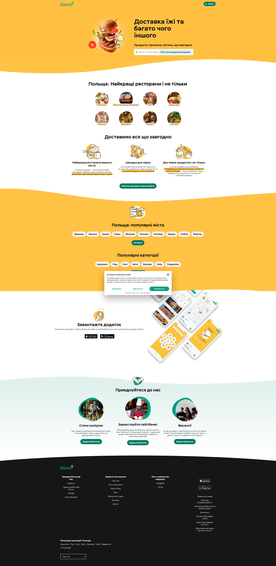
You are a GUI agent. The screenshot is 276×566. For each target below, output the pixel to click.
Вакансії (71, 483)
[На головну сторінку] (67, 4)
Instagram (160, 483)
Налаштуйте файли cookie (204, 517)
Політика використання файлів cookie (204, 507)
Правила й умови (204, 496)
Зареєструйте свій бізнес (71, 488)
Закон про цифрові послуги (205, 523)
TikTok (160, 487)
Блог (116, 492)
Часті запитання (116, 485)
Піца (72, 544)
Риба (98, 544)
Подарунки (106, 544)
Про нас (115, 481)
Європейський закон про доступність (205, 529)
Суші (78, 544)
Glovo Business (71, 497)
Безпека (115, 500)
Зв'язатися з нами (115, 496)
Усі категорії (65, 548)
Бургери (90, 544)
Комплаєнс (205, 512)
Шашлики (64, 544)
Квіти (83, 544)
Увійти (116, 504)
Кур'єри (71, 493)
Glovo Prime (116, 488)
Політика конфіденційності (204, 501)
